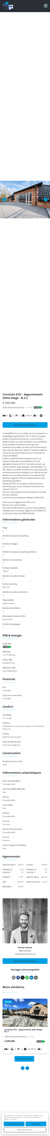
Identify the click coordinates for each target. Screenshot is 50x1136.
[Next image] (46, 199)
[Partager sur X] (23, 978)
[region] (25, 199)
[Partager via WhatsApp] (27, 978)
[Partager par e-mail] (14, 978)
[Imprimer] (36, 978)
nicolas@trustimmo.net (25, 954)
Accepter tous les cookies (14, 1124)
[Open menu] (46, 6)
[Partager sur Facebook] (18, 978)
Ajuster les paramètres (25, 1130)
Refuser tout (36, 1124)
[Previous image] (4, 199)
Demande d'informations (25, 425)
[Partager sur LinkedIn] (31, 978)
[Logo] (12, 6)
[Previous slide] (23, 1068)
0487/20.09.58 (25, 951)
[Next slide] (27, 1068)
